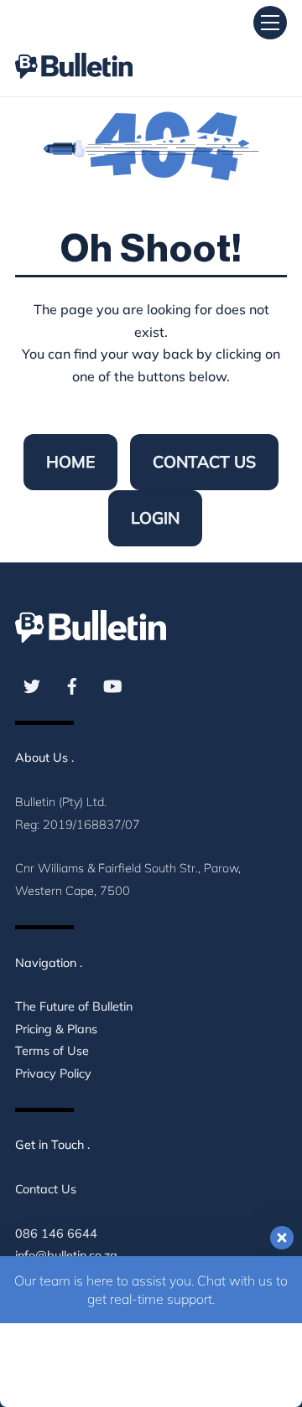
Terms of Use (52, 1050)
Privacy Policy (53, 1073)
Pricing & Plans (56, 1029)
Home (70, 462)
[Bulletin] (74, 51)
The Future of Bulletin (74, 1006)
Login (155, 518)
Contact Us (204, 462)
